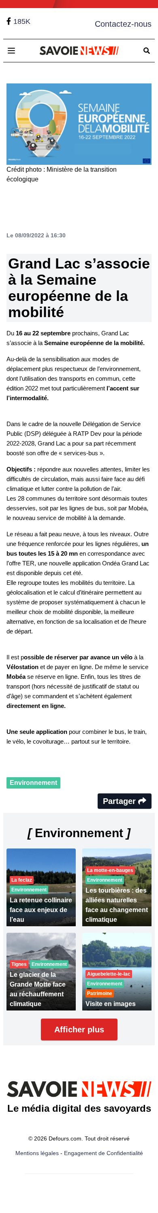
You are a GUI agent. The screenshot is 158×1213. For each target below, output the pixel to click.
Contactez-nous (123, 23)
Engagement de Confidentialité (103, 1153)
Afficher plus (79, 1029)
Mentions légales (37, 1153)
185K (21, 21)
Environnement (33, 782)
